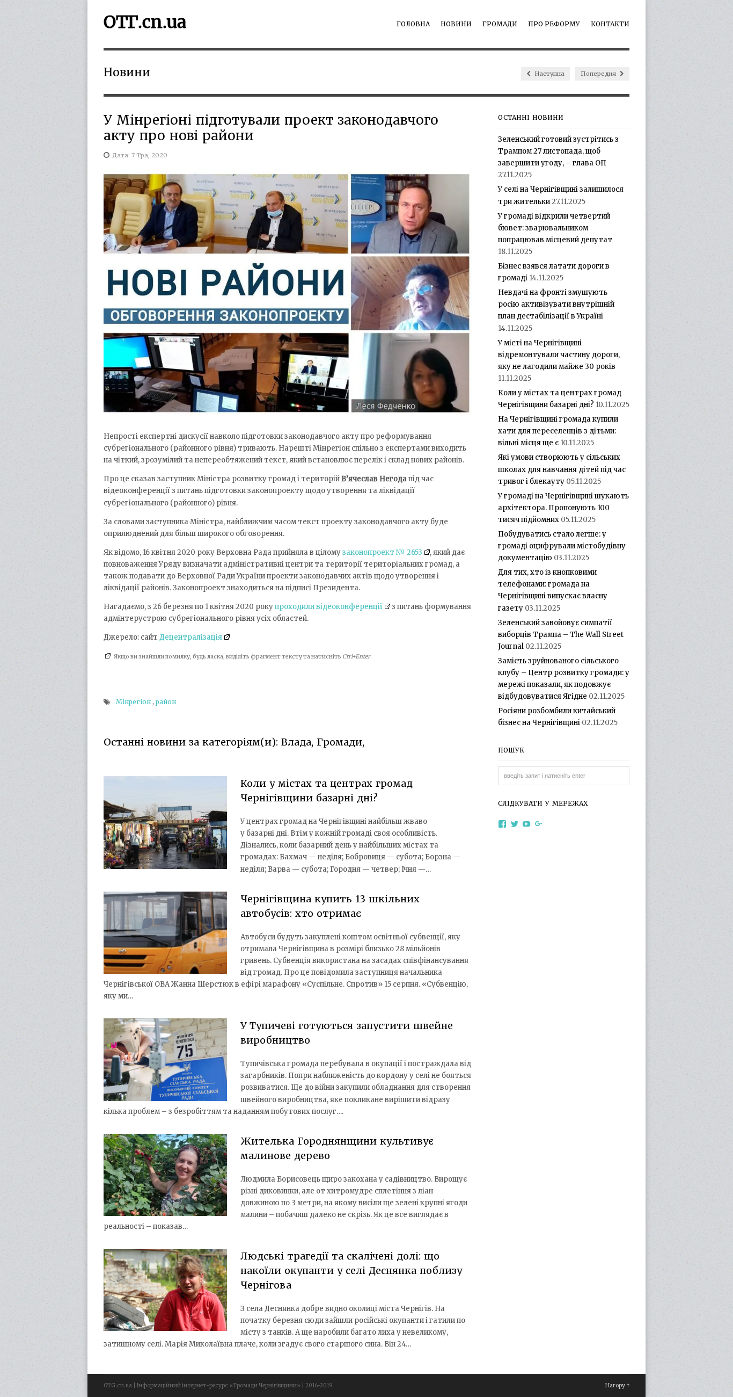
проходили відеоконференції (329, 606)
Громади (499, 24)
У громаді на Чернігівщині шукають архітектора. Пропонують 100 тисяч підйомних (563, 507)
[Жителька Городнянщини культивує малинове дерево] (165, 1177)
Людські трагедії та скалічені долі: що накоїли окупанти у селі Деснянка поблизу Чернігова (351, 1270)
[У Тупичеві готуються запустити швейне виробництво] (165, 1061)
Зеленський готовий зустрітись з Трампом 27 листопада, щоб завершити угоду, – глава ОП (558, 151)
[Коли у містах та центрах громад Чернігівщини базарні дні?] (165, 824)
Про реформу (554, 24)
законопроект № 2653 (382, 552)
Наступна (549, 73)
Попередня (599, 73)
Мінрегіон (133, 702)
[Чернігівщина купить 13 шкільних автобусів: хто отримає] (165, 935)
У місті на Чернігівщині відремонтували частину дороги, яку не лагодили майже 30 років (559, 354)
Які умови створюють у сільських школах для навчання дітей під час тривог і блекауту (562, 469)
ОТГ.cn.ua (145, 22)
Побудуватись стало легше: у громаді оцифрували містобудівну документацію (562, 546)
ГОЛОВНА (413, 24)
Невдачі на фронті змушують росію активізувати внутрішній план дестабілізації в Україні (556, 304)
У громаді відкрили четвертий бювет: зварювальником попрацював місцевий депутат (555, 228)
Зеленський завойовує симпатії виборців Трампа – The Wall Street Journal (561, 634)
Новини (456, 24)
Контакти (610, 24)
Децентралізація (190, 637)
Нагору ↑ (617, 1385)
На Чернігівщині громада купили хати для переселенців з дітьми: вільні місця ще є (558, 431)
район (166, 702)
